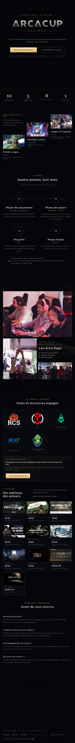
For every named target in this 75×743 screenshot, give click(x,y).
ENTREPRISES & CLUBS (51, 50)
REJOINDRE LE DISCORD (23, 714)
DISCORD (6, 735)
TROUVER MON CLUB (18, 476)
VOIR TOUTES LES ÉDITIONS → (46, 496)
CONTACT (24, 735)
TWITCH (15, 735)
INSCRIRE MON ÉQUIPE (23, 50)
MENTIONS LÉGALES (57, 735)
